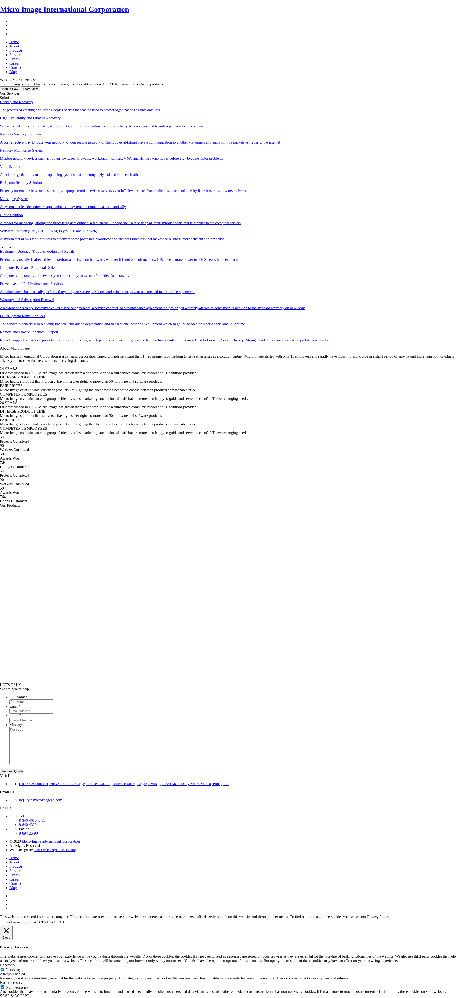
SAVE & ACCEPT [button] (14, 996)
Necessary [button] (7, 965)
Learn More (30, 89)
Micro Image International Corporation (64, 9)
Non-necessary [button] (11, 982)
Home (14, 858)
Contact (15, 883)
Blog (13, 888)
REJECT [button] (58, 922)
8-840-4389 (28, 825)
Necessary (13, 970)
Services (16, 871)
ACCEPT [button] (41, 922)
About (14, 862)
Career (14, 879)
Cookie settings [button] (16, 922)
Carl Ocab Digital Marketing (55, 850)
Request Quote (12, 771)
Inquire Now (10, 89)
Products (16, 866)
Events (15, 875)
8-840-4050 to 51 (32, 820)
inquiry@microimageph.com (40, 800)
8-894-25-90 (28, 833)
